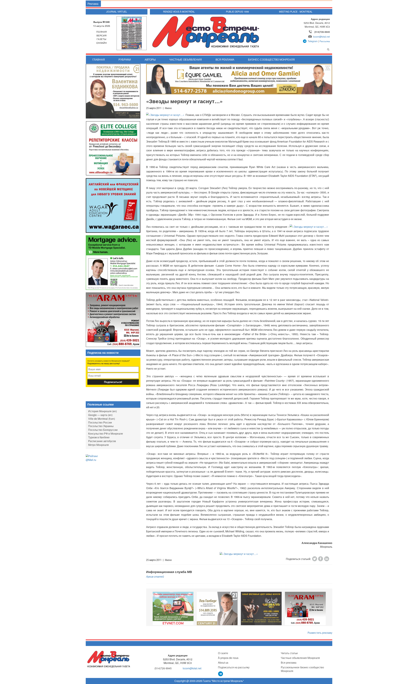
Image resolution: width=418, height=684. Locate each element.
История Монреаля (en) (102, 411)
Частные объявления (185, 59)
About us (223, 662)
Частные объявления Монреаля (300, 658)
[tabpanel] (173, 608)
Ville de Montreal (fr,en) (101, 419)
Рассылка (325, 41)
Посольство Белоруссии (103, 430)
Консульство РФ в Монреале (105, 433)
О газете (223, 653)
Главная (98, 59)
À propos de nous (228, 658)
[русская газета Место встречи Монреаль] (108, 659)
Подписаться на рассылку (233, 667)
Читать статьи (289, 653)
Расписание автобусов (102, 441)
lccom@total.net (321, 36)
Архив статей (155, 576)
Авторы (150, 59)
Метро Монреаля (98, 445)
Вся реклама (225, 59)
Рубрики (125, 59)
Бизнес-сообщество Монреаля (271, 59)
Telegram (313, 41)
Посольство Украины (101, 426)
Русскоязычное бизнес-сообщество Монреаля (302, 669)
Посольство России (100, 422)
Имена (168, 108)
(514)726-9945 (322, 31)
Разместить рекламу (320, 633)
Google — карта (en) (100, 415)
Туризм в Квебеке (99, 437)
